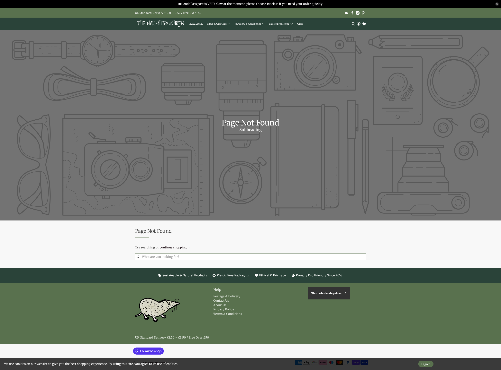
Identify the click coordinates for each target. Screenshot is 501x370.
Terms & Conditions (227, 314)
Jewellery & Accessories (248, 23)
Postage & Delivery (226, 296)
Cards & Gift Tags (217, 23)
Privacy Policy (223, 309)
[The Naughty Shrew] (160, 24)
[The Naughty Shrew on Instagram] (358, 13)
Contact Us (221, 300)
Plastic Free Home (279, 23)
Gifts (300, 23)
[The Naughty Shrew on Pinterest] (363, 13)
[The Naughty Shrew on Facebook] (352, 13)
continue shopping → (175, 247)
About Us (219, 305)
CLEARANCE (196, 23)
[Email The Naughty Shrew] (347, 13)
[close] (497, 4)
